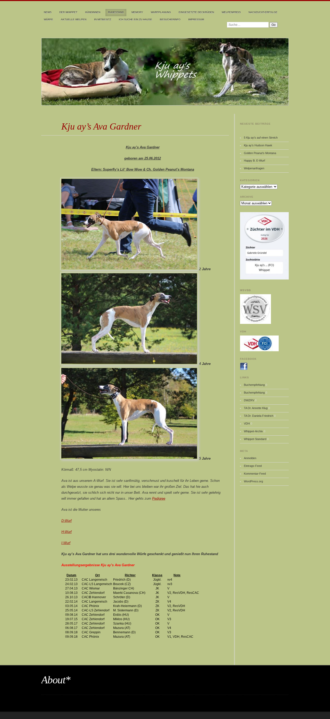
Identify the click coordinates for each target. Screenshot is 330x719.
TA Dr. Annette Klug (256, 408)
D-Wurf (66, 521)
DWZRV (249, 400)
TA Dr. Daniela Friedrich (258, 415)
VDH (247, 423)
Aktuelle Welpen (73, 19)
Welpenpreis (231, 12)
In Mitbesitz (102, 19)
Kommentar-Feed (255, 473)
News (48, 12)
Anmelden (250, 458)
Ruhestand (116, 12)
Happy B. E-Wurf (254, 160)
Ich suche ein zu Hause (135, 19)
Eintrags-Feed (253, 465)
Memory (137, 12)
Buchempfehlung (254, 384)
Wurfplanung (161, 12)
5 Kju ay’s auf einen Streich (261, 137)
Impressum (196, 19)
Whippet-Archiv (253, 431)
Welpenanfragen (254, 168)
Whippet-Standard (255, 439)
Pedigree (158, 498)
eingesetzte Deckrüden (196, 12)
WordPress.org (253, 481)
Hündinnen (92, 12)
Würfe (48, 19)
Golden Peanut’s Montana (260, 153)
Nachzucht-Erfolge (263, 12)
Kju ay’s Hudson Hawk (258, 145)
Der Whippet (68, 12)
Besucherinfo (170, 19)
